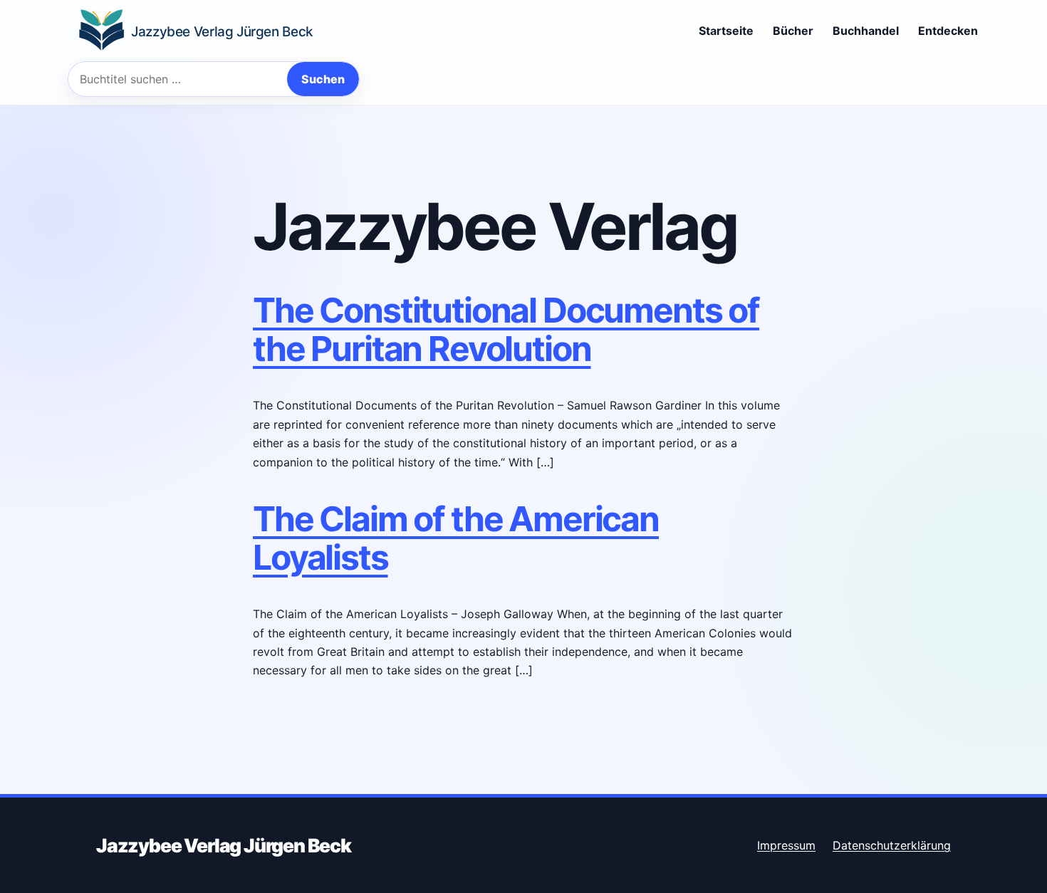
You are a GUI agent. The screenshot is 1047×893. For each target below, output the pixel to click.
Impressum (786, 845)
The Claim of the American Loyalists (456, 538)
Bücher (793, 31)
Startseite (726, 31)
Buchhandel (866, 31)
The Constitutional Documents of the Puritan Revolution (506, 329)
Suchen (323, 79)
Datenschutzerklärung (892, 845)
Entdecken (948, 31)
